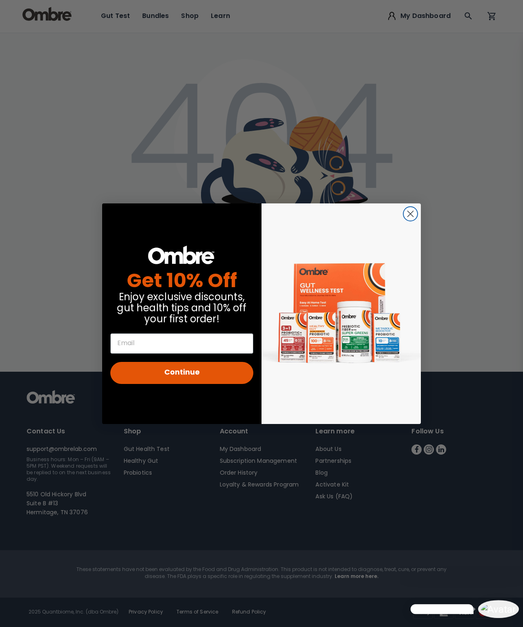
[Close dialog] (410, 214)
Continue (182, 373)
